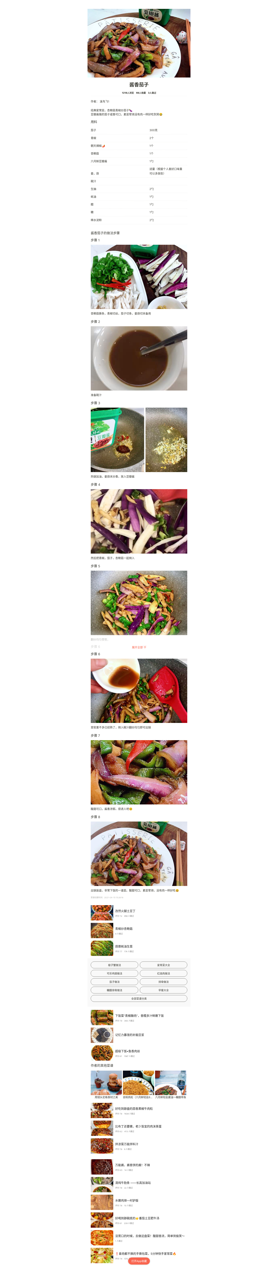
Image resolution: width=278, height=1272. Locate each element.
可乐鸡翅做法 (114, 973)
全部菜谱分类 (139, 998)
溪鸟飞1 (104, 101)
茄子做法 (114, 981)
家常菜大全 (163, 965)
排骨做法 (163, 981)
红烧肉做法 (163, 973)
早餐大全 (163, 990)
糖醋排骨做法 (114, 990)
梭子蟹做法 (114, 965)
